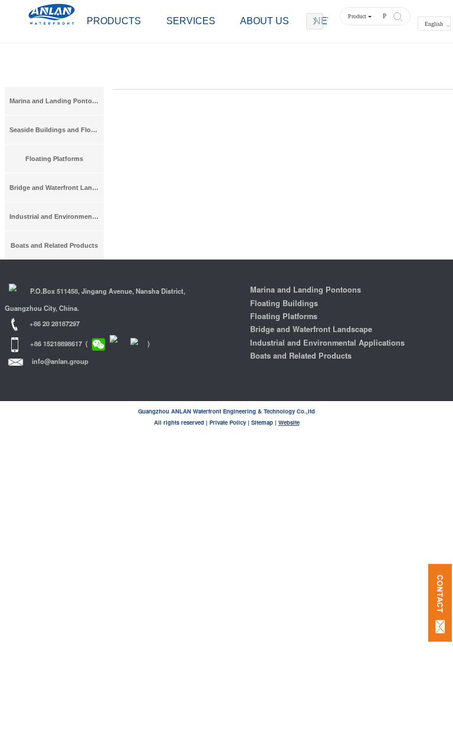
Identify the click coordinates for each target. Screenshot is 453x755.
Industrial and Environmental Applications (56, 216)
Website (289, 422)
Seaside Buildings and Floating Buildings (56, 129)
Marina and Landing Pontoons (56, 100)
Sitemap (262, 422)
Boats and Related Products (54, 245)
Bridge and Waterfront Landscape (56, 187)
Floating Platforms (54, 158)
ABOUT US (264, 21)
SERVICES (190, 21)
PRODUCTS (114, 21)
